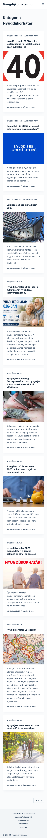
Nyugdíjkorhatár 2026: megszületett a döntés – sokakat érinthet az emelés (21, 551)
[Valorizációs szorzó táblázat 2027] (23, 227)
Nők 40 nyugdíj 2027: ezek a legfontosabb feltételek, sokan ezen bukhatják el (23, 44)
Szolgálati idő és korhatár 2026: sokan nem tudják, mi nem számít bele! (21, 469)
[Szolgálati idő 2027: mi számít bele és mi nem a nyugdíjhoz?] (23, 148)
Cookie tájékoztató (23, 817)
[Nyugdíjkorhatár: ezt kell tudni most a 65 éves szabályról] (23, 747)
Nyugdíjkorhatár (30, 36)
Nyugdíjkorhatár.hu (18, 4)
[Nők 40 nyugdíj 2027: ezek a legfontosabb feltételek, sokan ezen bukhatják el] (23, 66)
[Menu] (43, 4)
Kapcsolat (23, 824)
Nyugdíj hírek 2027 (14, 36)
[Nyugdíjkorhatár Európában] (23, 649)
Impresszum (23, 820)
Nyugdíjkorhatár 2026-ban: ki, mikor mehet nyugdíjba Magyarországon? (23, 290)
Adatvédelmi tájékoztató (23, 814)
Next (38, 800)
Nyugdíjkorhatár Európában (21, 629)
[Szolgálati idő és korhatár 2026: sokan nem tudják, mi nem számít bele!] (23, 491)
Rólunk (23, 827)
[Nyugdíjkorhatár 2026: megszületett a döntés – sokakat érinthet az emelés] (23, 573)
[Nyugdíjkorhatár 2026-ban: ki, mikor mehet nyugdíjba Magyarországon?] (23, 312)
